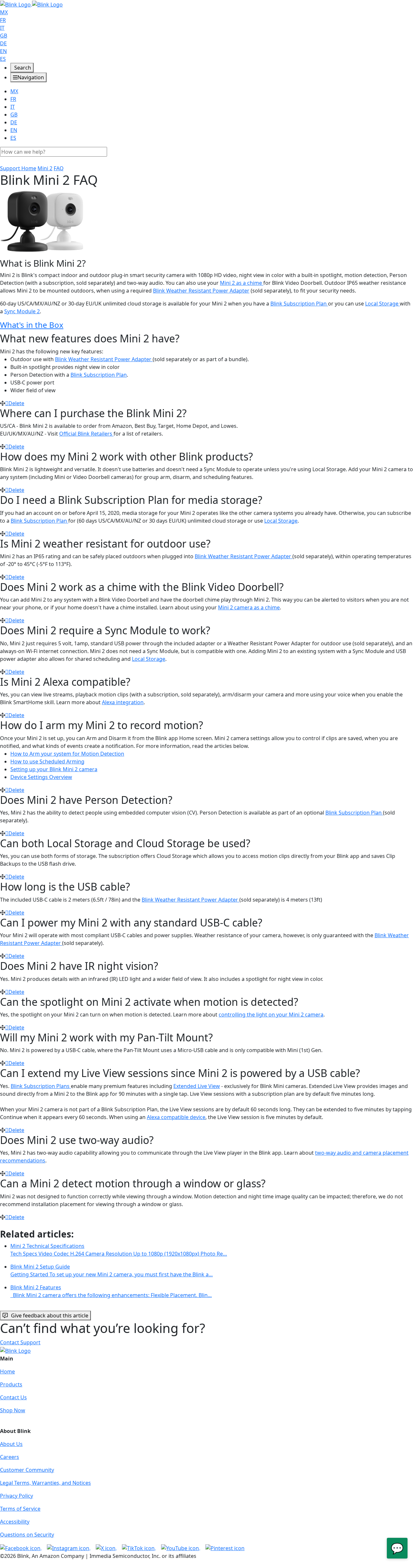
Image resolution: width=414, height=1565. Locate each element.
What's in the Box (31, 324)
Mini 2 (45, 168)
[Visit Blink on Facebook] (21, 1547)
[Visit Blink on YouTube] (180, 1547)
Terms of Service (20, 1508)
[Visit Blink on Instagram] (69, 1547)
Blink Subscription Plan (299, 303)
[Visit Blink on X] (106, 1547)
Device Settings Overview (41, 777)
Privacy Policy (16, 1495)
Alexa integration (123, 702)
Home (7, 1371)
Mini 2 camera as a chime (249, 607)
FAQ (59, 168)
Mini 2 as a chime (241, 282)
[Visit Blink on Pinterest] (225, 1547)
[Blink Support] (31, 3)
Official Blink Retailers (86, 433)
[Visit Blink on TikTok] (139, 1547)
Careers (9, 1456)
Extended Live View (196, 1086)
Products (11, 1384)
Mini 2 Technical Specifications (118, 1249)
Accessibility (14, 1521)
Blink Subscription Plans (41, 1086)
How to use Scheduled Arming (47, 761)
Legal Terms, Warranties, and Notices (45, 1482)
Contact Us (13, 1397)
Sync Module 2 (22, 311)
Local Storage (382, 303)
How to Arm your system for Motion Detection (67, 753)
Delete (16, 403)
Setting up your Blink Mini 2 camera (53, 769)
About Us (11, 1444)
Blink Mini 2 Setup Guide (111, 1270)
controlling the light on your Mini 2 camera (271, 1014)
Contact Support (20, 1342)
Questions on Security (27, 1534)
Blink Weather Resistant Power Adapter (201, 290)
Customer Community (27, 1469)
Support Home (18, 168)
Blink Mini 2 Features (111, 1291)
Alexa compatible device (176, 1117)
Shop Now (12, 1410)
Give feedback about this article (49, 1315)
